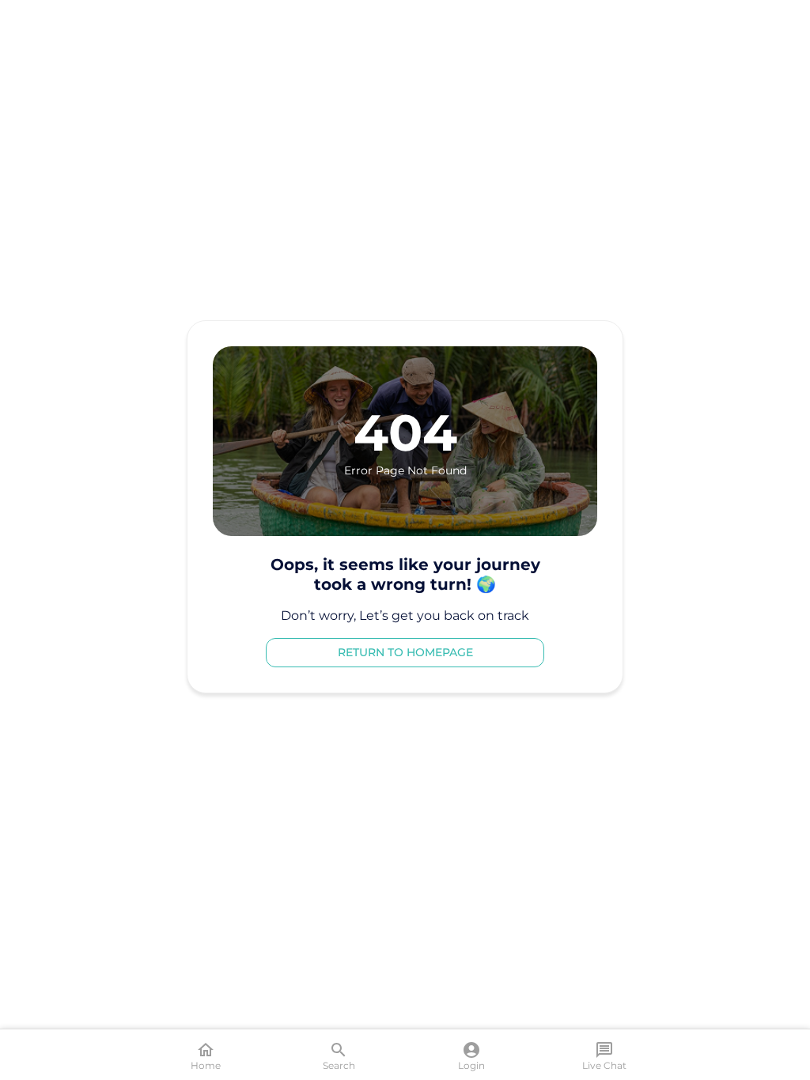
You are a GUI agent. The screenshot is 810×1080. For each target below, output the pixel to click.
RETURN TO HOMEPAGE (405, 652)
